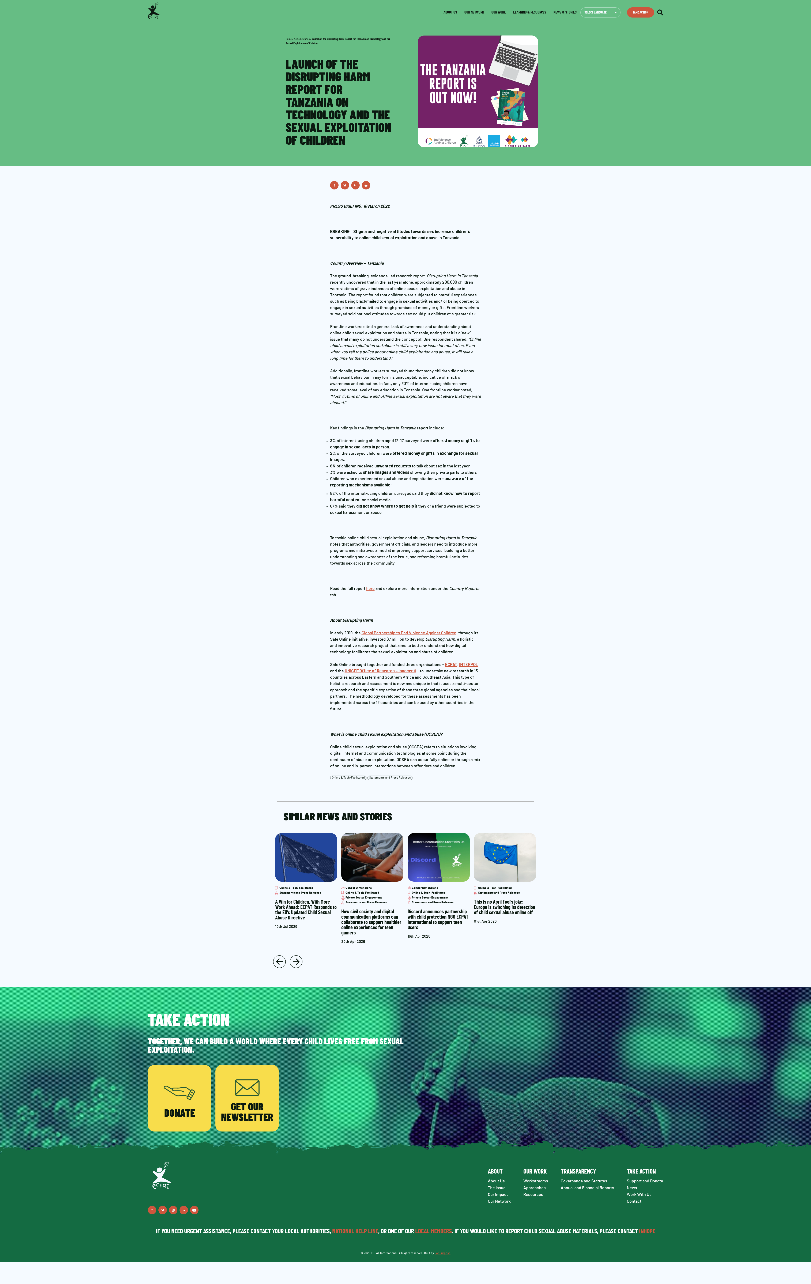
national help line (355, 1231)
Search (660, 12)
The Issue (497, 1188)
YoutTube (194, 1210)
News (632, 1188)
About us (450, 12)
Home (289, 39)
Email (366, 185)
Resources (533, 1195)
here (370, 589)
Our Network (474, 12)
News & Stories (302, 39)
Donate (179, 1113)
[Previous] (279, 961)
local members (433, 1231)
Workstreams (535, 1181)
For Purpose (442, 1253)
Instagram (173, 1210)
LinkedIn (355, 185)
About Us (496, 1181)
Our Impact (498, 1195)
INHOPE (647, 1231)
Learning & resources (529, 12)
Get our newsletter (247, 1112)
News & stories (565, 12)
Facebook (334, 185)
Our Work (498, 12)
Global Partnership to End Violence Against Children (409, 633)
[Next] (296, 961)
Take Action (640, 12)
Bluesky (345, 185)
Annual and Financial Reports (587, 1188)
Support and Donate (645, 1181)
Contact (634, 1201)
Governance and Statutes (584, 1181)
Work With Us (639, 1195)
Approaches (534, 1188)
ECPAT (451, 665)
